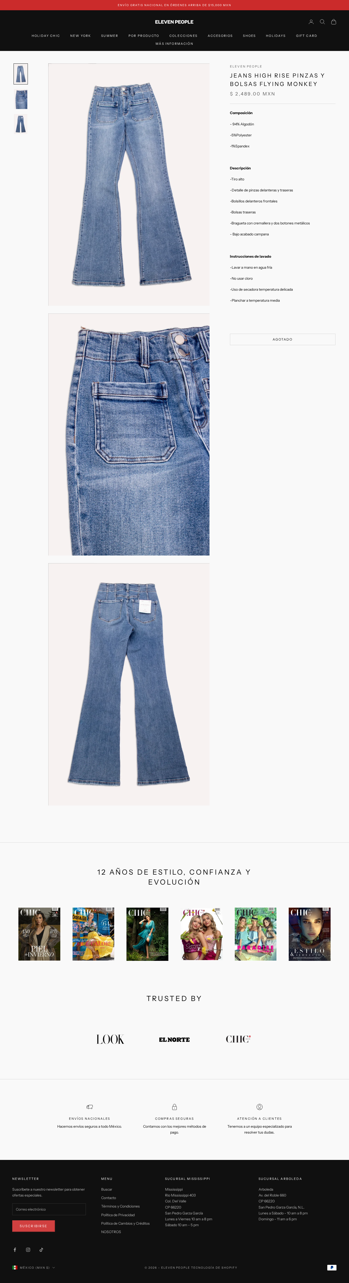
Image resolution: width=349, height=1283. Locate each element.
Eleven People (246, 66)
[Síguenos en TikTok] (41, 1249)
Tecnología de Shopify (214, 1267)
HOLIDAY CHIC (46, 36)
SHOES (249, 36)
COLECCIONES (183, 36)
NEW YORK (80, 36)
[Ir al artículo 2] (21, 99)
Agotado (283, 339)
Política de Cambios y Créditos (125, 1223)
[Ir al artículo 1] (21, 73)
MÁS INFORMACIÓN (174, 44)
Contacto (108, 1197)
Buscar (106, 1189)
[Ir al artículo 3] (21, 124)
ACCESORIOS (220, 36)
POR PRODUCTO (144, 36)
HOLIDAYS (276, 36)
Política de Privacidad (118, 1215)
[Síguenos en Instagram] (28, 1249)
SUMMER (109, 36)
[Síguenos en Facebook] (14, 1249)
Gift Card (306, 36)
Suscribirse (34, 1226)
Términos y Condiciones (120, 1206)
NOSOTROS (111, 1232)
